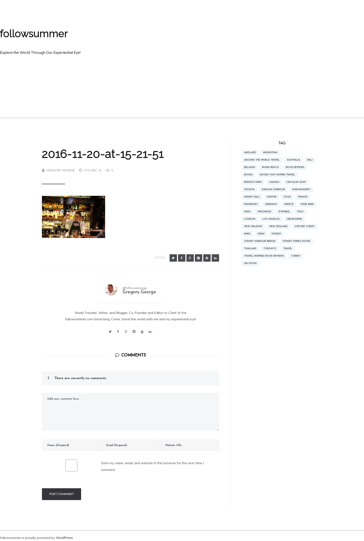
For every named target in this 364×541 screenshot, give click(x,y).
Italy (300, 212)
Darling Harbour (273, 189)
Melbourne (294, 219)
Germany (271, 204)
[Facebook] (181, 258)
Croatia (249, 189)
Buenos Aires (253, 182)
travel (287, 249)
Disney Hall (252, 197)
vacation (250, 263)
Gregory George (61, 170)
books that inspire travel (277, 175)
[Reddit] (198, 258)
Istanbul (284, 212)
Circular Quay (296, 182)
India (247, 212)
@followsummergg (135, 288)
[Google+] (126, 332)
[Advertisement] (182, 86)
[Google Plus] (190, 258)
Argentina (270, 152)
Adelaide (250, 152)
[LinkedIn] (215, 258)
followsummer (34, 33)
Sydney (276, 234)
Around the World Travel (262, 160)
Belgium (249, 167)
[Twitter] (173, 258)
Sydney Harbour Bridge (260, 241)
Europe (272, 197)
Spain (261, 234)
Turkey (295, 256)
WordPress (64, 538)
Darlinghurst (301, 189)
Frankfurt (251, 204)
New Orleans (253, 226)
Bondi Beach (270, 167)
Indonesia (264, 212)
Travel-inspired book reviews (264, 256)
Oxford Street (305, 226)
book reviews (295, 167)
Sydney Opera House (296, 241)
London (249, 219)
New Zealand (278, 226)
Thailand (250, 249)
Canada (274, 182)
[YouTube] (142, 332)
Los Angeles (271, 219)
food (287, 197)
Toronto (270, 249)
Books (248, 175)
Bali (310, 160)
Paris (247, 234)
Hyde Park (307, 204)
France (303, 197)
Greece (289, 204)
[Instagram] (134, 332)
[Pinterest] (207, 258)
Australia (293, 160)
